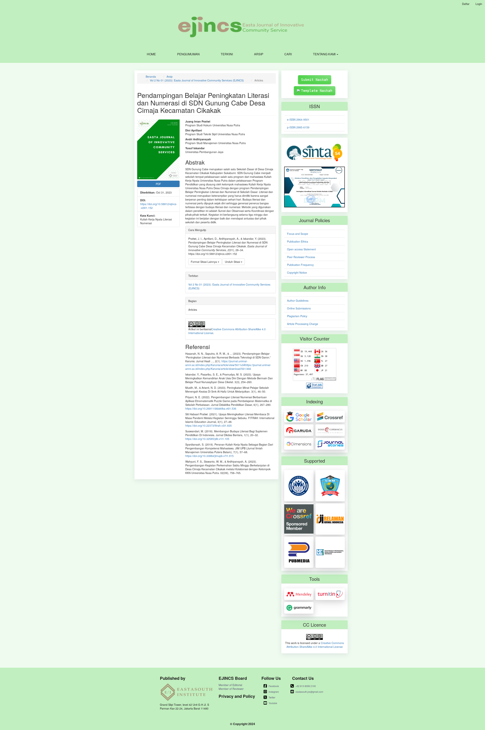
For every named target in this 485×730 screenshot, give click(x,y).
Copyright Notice (297, 272)
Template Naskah (316, 91)
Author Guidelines (297, 300)
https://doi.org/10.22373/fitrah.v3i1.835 (208, 425)
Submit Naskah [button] (314, 80)
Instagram (274, 691)
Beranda (151, 76)
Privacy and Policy (237, 696)
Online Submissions (299, 308)
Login (479, 4)
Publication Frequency (300, 265)
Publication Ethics (297, 241)
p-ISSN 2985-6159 (298, 127)
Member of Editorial (230, 685)
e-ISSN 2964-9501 (298, 119)
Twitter (272, 697)
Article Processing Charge (302, 324)
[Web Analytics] (314, 385)
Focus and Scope (297, 234)
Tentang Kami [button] (324, 54)
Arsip (258, 54)
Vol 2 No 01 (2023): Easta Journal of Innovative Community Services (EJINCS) (197, 80)
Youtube (273, 703)
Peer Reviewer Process (301, 257)
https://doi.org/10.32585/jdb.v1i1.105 (207, 439)
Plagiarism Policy (297, 316)
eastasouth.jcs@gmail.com (309, 691)
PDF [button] (158, 184)
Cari (288, 54)
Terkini (227, 54)
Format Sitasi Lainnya (204, 262)
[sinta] (314, 152)
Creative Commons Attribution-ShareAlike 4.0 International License (315, 645)
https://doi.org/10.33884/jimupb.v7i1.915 (209, 456)
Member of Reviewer (231, 689)
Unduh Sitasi (233, 262)
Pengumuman (188, 54)
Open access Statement (301, 249)
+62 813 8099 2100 (306, 686)
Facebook (274, 686)
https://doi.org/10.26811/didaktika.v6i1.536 (210, 408)
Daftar (465, 4)
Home (151, 54)
